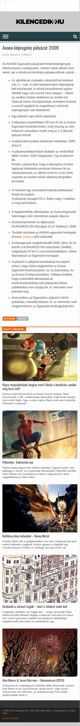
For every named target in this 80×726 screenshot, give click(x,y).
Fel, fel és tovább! (10, 718)
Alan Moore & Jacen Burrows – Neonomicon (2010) (33, 680)
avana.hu (29, 236)
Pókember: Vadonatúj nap (17, 462)
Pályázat (23, 318)
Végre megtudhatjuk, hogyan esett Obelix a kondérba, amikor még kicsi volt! (39, 387)
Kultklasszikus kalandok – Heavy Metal (25, 536)
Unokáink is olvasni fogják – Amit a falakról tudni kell (34, 606)
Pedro (26, 55)
